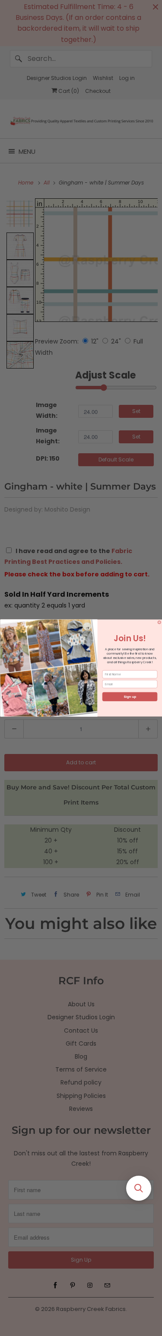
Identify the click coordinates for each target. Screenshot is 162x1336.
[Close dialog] (159, 622)
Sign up (130, 696)
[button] (138, 1188)
